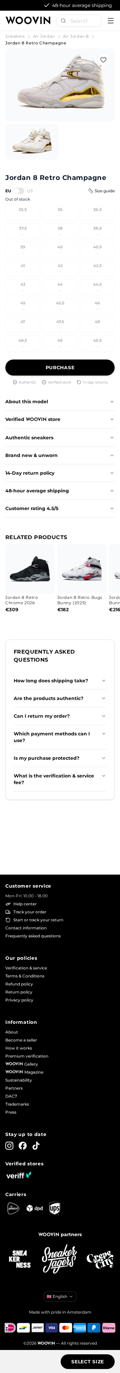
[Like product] (103, 60)
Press (10, 1112)
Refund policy (19, 983)
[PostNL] (13, 1208)
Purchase (60, 368)
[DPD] (35, 1208)
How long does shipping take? (51, 681)
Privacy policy (19, 999)
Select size (87, 1362)
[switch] (19, 191)
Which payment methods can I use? (52, 737)
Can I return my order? (42, 716)
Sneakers (15, 36)
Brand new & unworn (31, 455)
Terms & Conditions (24, 975)
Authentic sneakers (29, 438)
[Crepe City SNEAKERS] (100, 1260)
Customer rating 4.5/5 (31, 508)
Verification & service (26, 967)
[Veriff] (18, 1175)
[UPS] (54, 1208)
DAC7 (11, 1096)
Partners (14, 1088)
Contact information (26, 927)
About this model (26, 402)
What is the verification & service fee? (54, 779)
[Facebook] (23, 1146)
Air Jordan (44, 36)
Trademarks (17, 1104)
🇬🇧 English (57, 1296)
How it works (18, 1048)
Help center (25, 903)
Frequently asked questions (33, 935)
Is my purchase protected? (46, 758)
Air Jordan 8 (76, 36)
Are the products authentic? (48, 698)
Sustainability (18, 1080)
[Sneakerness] (20, 1259)
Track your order (29, 911)
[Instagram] (9, 1146)
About (11, 1032)
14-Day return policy (29, 473)
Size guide (105, 190)
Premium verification (26, 1056)
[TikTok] (36, 1146)
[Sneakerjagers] (60, 1260)
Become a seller (21, 1040)
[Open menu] (111, 21)
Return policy (18, 991)
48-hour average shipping (37, 491)
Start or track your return (38, 919)
